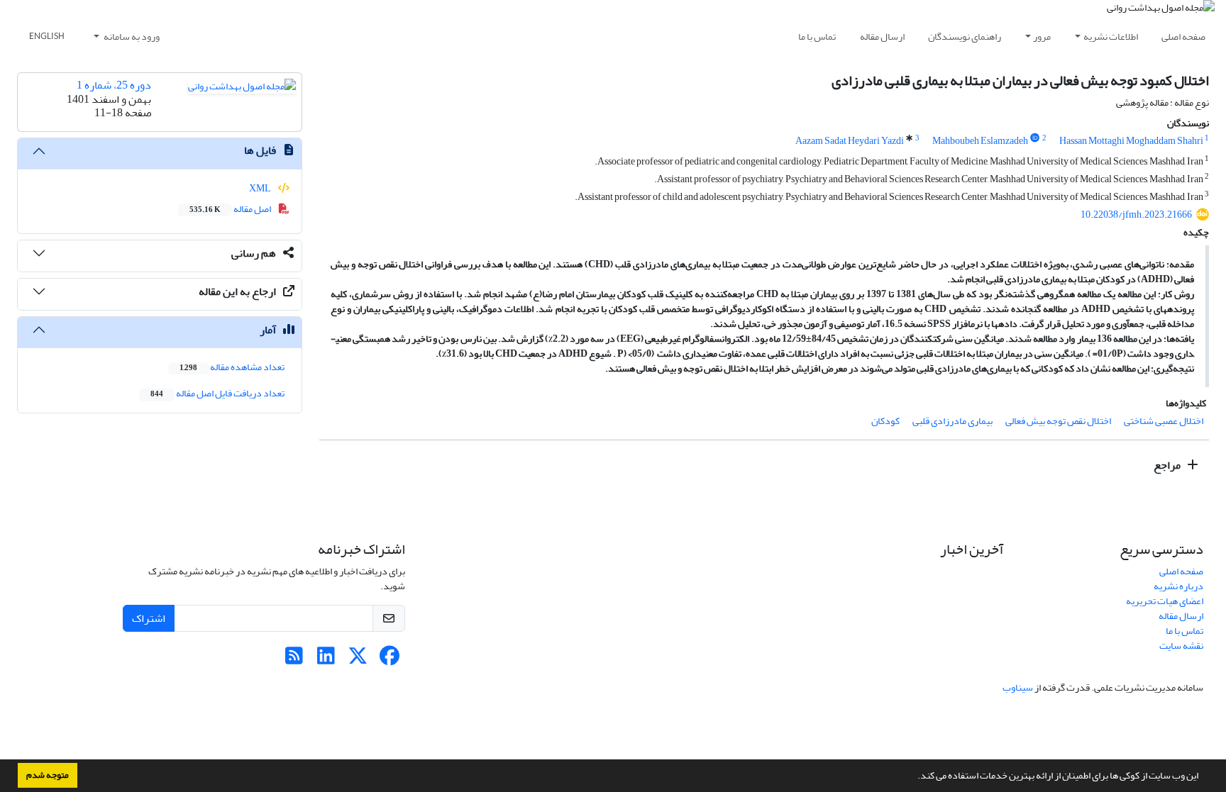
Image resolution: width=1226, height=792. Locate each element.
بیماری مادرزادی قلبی (952, 420)
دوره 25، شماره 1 (114, 85)
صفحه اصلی (1183, 36)
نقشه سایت (1181, 645)
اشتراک (148, 618)
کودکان (885, 420)
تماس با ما (817, 36)
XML (260, 188)
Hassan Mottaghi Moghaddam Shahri (1131, 140)
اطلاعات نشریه (1110, 36)
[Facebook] (390, 659)
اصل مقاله (230, 208)
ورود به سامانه (131, 36)
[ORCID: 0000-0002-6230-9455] (1035, 138)
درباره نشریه (1178, 586)
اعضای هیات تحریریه (1164, 600)
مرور (1042, 36)
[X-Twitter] (358, 659)
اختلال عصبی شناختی (1163, 420)
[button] (914, 777)
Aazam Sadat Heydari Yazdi (849, 140)
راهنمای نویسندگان (964, 36)
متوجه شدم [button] (47, 774)
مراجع (1168, 465)
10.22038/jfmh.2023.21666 (1136, 214)
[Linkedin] (326, 659)
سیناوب (1018, 687)
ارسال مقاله (882, 36)
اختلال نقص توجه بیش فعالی (1058, 420)
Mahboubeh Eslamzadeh (980, 140)
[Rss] (294, 659)
